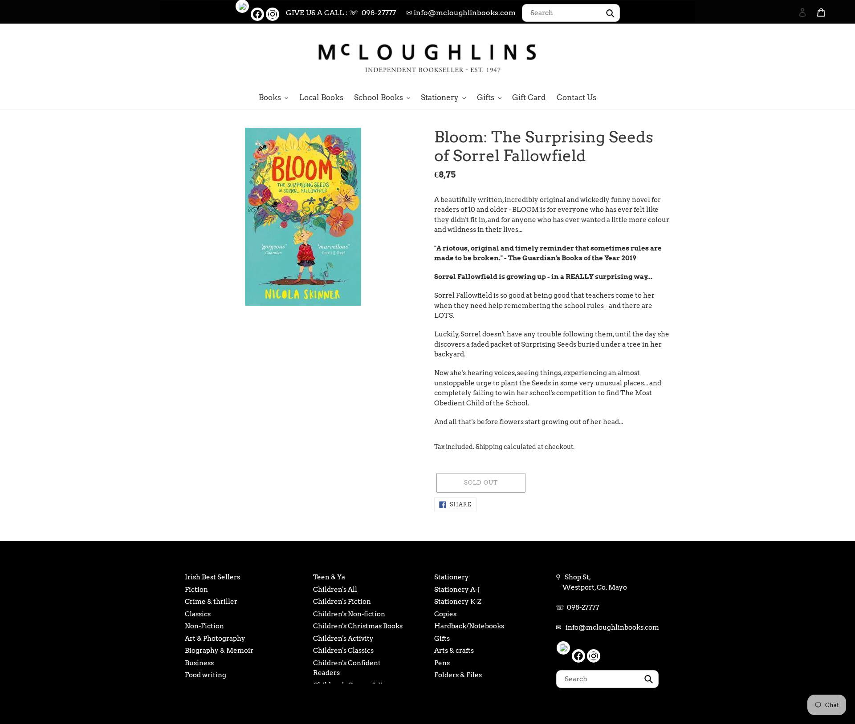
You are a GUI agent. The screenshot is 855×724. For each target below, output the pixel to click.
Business (199, 663)
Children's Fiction (342, 602)
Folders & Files (458, 675)
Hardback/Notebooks (469, 626)
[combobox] (571, 13)
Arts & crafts (454, 651)
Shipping (489, 446)
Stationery (451, 577)
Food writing (205, 675)
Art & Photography (215, 639)
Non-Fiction (204, 626)
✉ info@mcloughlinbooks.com (461, 12)
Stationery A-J (457, 590)
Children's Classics (343, 651)
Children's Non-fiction (349, 614)
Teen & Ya (329, 577)
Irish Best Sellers (212, 577)
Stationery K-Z (457, 602)
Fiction (196, 590)
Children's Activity (343, 639)
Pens (442, 663)
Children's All (335, 590)
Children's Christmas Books (358, 626)
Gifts (442, 639)
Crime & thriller (211, 602)
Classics (198, 614)
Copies (445, 614)
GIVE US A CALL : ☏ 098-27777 (341, 12)
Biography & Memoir (219, 651)
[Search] (790, 56)
